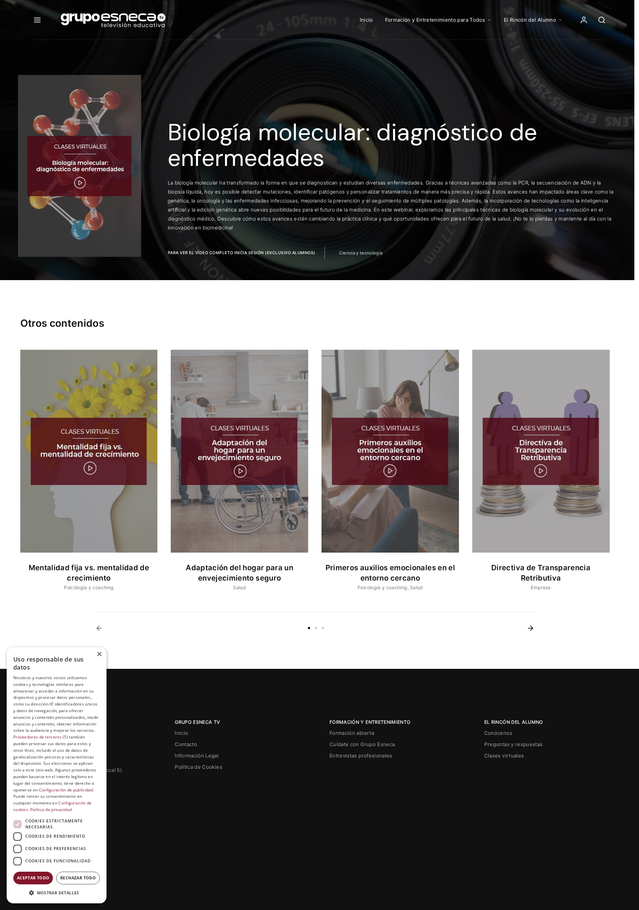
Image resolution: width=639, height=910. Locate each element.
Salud (239, 587)
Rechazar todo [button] (78, 878)
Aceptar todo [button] (33, 878)
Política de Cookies (198, 767)
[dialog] (56, 775)
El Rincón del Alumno (530, 20)
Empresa (540, 587)
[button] (99, 628)
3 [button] (323, 628)
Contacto (186, 744)
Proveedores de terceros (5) (40, 737)
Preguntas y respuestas (513, 744)
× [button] (99, 654)
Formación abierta (351, 733)
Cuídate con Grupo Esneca (362, 744)
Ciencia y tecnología (361, 252)
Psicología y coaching (88, 587)
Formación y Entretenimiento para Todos (435, 20)
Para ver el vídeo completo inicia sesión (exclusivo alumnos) (242, 252)
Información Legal (197, 755)
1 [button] (309, 628)
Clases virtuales (504, 755)
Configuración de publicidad (66, 790)
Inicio (366, 20)
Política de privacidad (51, 809)
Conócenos (498, 733)
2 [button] (316, 628)
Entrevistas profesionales (360, 755)
